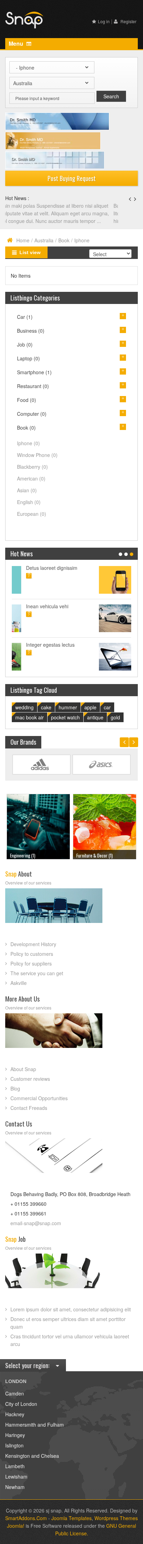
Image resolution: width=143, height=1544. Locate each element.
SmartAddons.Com (26, 1525)
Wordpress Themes (116, 1525)
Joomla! (15, 1533)
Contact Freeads (28, 1115)
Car (25, 324)
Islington (14, 1452)
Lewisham (16, 1484)
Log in (104, 21)
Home (23, 247)
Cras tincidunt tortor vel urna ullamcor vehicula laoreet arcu (69, 1347)
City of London (21, 1411)
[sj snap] (24, 19)
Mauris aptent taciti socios (86, 575)
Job (25, 352)
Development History (33, 951)
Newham (15, 1494)
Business (30, 338)
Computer (32, 421)
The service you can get (36, 980)
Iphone (28, 450)
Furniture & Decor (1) (28, 863)
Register (127, 21)
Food (26, 407)
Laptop (28, 365)
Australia (43, 247)
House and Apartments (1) (98, 863)
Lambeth (15, 1473)
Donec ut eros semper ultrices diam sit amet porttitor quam (68, 1330)
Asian (27, 497)
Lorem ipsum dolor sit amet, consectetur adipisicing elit (70, 1316)
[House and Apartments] (104, 833)
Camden (14, 1401)
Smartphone (34, 379)
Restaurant (33, 393)
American (31, 486)
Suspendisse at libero (82, 613)
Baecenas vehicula (26, 205)
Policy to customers (31, 961)
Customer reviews (30, 1086)
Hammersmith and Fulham (34, 1432)
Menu (17, 43)
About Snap (23, 1076)
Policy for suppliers (31, 971)
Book (63, 247)
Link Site (41, 772)
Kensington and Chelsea (32, 1463)
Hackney (14, 1421)
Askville (18, 990)
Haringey (15, 1442)
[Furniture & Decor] (38, 833)
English (29, 509)
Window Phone (37, 462)
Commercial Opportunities (39, 1105)
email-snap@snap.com (35, 1230)
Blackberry (32, 474)
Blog (15, 1096)
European (31, 521)
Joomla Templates (71, 1525)
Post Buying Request (72, 178)
